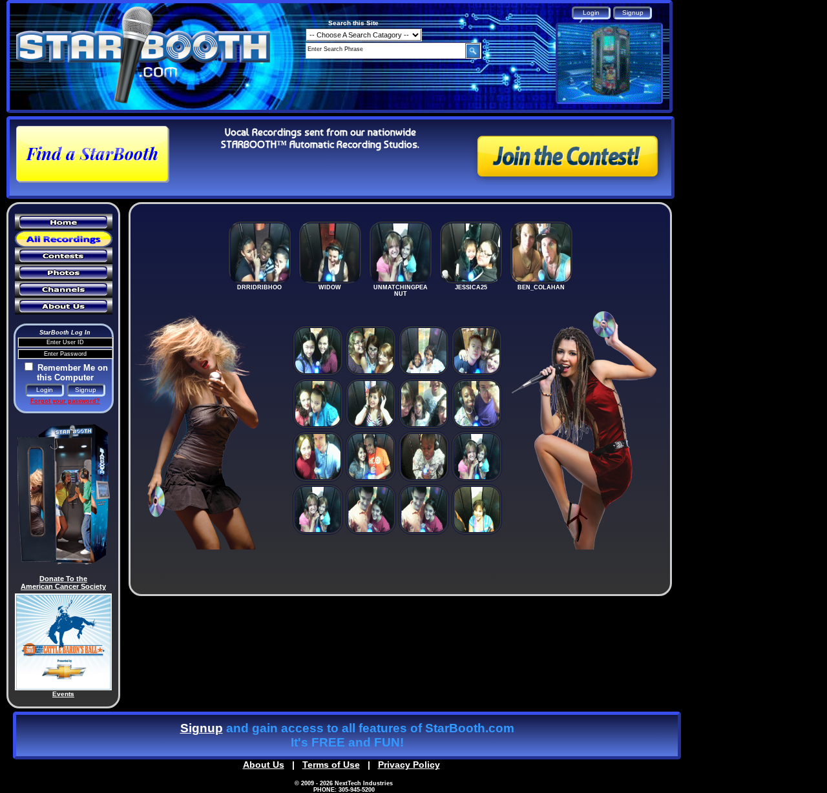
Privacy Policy (409, 764)
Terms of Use (331, 764)
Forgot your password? (65, 401)
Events (63, 693)
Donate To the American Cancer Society (63, 582)
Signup (201, 728)
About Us (263, 764)
